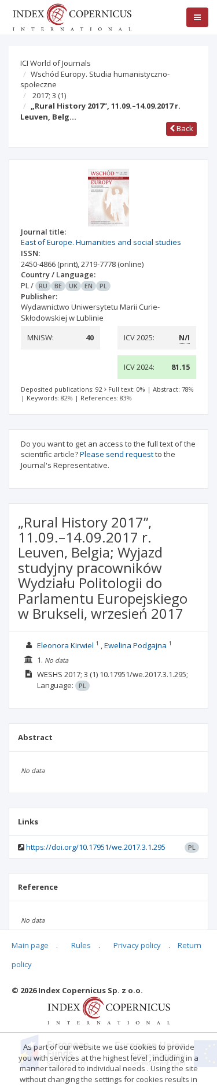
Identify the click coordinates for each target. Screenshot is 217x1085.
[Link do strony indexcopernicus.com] (108, 1010)
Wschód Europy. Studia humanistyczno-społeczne (95, 79)
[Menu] (197, 17)
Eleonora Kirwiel (65, 645)
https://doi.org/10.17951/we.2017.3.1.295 (95, 847)
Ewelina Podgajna (135, 645)
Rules (81, 945)
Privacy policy (137, 945)
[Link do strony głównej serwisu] (72, 16)
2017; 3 (49, 95)
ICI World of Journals (55, 63)
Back (184, 128)
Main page (30, 945)
